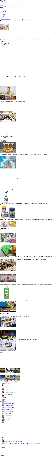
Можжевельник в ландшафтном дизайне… (8, 417)
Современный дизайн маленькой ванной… (8, 419)
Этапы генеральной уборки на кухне (6, 43)
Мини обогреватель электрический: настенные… (7, 383)
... (11, 6)
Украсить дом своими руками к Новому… (8, 405)
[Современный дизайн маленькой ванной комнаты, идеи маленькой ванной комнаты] (3, 393)
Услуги (9, 19)
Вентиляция (4, 13)
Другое (5, 401)
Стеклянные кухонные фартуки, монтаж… (8, 421)
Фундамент (4, 10)
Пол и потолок (4, 11)
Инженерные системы (3, 12)
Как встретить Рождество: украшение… (8, 409)
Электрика (4, 15)
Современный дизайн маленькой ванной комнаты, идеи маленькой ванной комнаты (13, 441)
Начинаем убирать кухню (4, 44)
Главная (2, 1)
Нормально (3, 447)
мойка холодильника (5, 46)
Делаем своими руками (2, 0)
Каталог (7, 19)
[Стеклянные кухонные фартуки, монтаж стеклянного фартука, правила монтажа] (3, 422)
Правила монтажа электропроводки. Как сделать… (7, 394)
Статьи (2, 2)
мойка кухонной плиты (5, 45)
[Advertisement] (18, 34)
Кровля (3, 16)
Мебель (2, 17)
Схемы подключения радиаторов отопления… (9, 415)
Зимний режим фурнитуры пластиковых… (8, 411)
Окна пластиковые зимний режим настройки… (9, 407)
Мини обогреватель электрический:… (8, 413)
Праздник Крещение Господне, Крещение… (9, 403)
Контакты (2, 455)
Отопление (4, 14)
